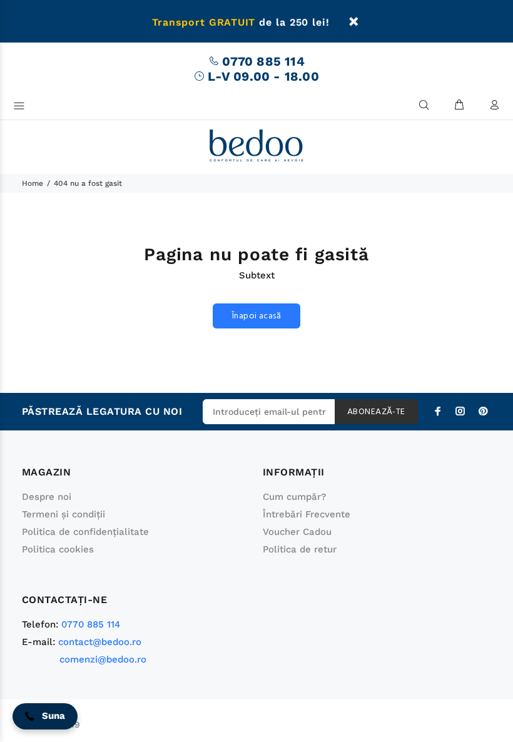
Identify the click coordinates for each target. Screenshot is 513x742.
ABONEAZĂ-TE (376, 412)
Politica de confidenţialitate (85, 531)
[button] (45, 716)
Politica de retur (300, 549)
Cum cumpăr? (294, 496)
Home (32, 183)
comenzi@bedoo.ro (102, 659)
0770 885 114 (263, 61)
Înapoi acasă (256, 316)
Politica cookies (58, 549)
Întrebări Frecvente (306, 514)
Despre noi (46, 496)
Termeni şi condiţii (63, 514)
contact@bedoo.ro (99, 642)
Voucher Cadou (297, 531)
